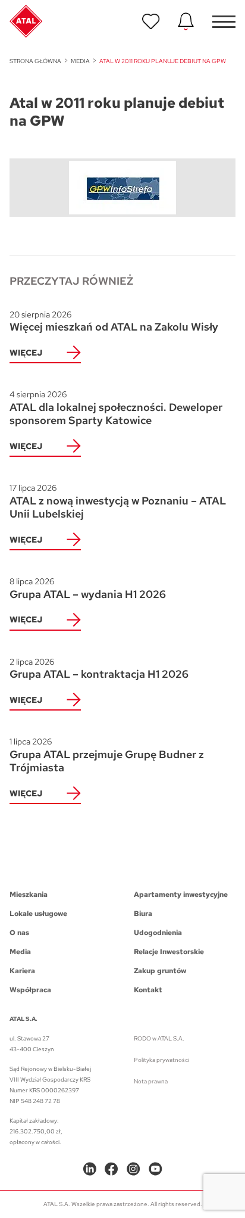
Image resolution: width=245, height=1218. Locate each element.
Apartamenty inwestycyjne (181, 894)
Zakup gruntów (160, 971)
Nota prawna (151, 1081)
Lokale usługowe (38, 913)
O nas (19, 932)
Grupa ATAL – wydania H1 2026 (88, 588)
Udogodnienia (158, 932)
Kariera (22, 971)
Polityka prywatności (161, 1060)
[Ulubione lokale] (151, 21)
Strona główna (35, 61)
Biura (143, 913)
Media (80, 61)
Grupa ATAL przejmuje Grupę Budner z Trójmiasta (107, 755)
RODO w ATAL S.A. (159, 1038)
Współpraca (30, 990)
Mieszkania (29, 894)
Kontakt (148, 990)
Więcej (26, 352)
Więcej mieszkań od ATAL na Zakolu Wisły (114, 321)
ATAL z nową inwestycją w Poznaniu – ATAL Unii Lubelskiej (118, 501)
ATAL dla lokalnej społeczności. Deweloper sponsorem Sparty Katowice (116, 408)
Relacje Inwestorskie (169, 952)
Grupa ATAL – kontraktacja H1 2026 (99, 668)
